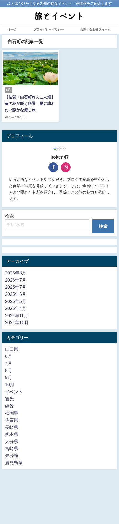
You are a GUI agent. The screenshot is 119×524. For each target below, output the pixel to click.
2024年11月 (16, 315)
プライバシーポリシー (48, 29)
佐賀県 (11, 420)
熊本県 (11, 434)
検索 (9, 215)
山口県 (11, 349)
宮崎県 (11, 448)
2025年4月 (15, 308)
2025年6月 (15, 294)
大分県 (11, 441)
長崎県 (11, 427)
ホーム (12, 29)
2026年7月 (15, 280)
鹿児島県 (14, 462)
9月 (8, 377)
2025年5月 (15, 301)
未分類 (11, 455)
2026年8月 (15, 273)
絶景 (9, 406)
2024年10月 (17, 322)
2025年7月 (15, 287)
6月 (8, 356)
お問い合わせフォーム (95, 29)
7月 (8, 363)
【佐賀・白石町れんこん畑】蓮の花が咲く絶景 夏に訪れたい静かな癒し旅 (30, 103)
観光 (9, 398)
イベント (14, 392)
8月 (8, 370)
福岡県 (11, 413)
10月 (9, 384)
